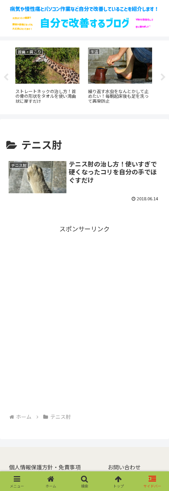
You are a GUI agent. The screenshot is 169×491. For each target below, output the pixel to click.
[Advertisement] (84, 319)
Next (163, 77)
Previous (6, 77)
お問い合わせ (124, 467)
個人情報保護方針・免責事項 (45, 467)
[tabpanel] (45, 76)
